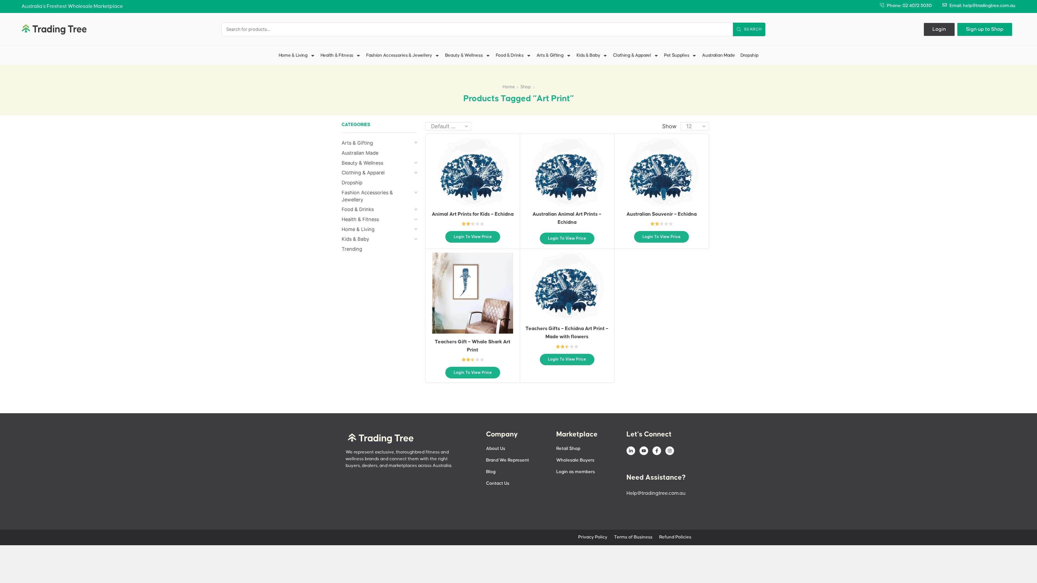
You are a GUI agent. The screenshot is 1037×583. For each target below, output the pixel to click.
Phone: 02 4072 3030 (909, 6)
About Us (495, 448)
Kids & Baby (588, 55)
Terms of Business (633, 537)
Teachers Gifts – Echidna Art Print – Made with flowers (567, 332)
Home (509, 86)
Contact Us (497, 483)
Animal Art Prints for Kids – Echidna (473, 214)
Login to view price (473, 236)
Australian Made (718, 55)
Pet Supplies (676, 55)
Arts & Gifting (550, 55)
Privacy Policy (592, 537)
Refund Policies (675, 537)
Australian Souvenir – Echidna (662, 214)
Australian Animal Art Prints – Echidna (567, 218)
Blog (491, 472)
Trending (352, 249)
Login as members (575, 472)
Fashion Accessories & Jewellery (399, 55)
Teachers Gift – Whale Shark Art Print (472, 345)
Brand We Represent (507, 460)
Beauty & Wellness (464, 55)
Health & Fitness (337, 55)
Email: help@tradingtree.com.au (982, 6)
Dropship (749, 55)
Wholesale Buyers (575, 460)
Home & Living (293, 55)
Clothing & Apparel (632, 55)
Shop (525, 86)
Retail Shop (568, 448)
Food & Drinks (510, 55)
